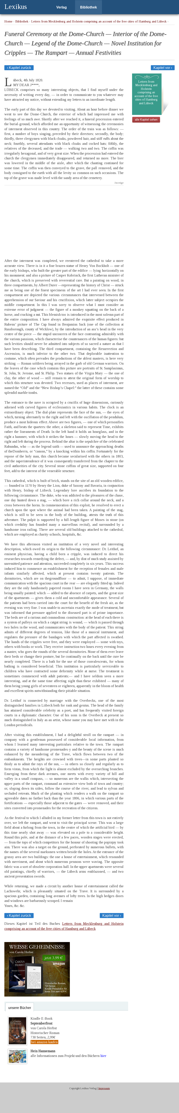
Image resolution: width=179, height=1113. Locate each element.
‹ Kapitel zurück (19, 68)
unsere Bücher (19, 1008)
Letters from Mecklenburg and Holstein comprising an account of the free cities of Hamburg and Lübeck (99, 21)
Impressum (104, 1088)
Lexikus (15, 6)
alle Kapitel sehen (146, 119)
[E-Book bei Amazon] (37, 995)
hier (103, 1056)
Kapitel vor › (162, 68)
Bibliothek (88, 7)
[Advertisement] (64, 218)
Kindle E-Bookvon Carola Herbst (44, 1023)
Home (8, 21)
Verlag (61, 7)
